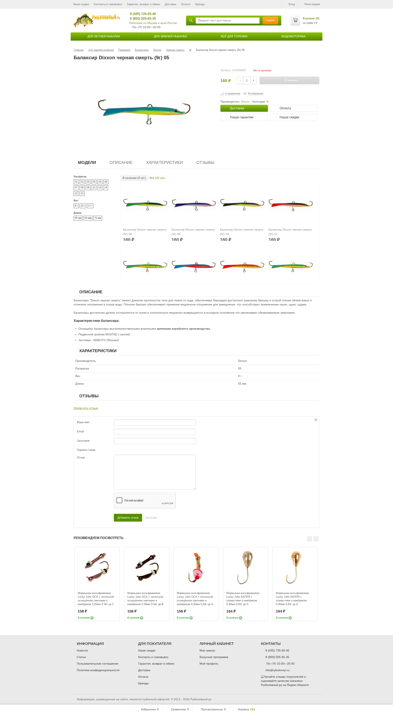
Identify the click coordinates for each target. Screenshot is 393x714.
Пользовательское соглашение (97, 663)
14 (105, 187)
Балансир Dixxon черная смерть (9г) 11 (290, 232)
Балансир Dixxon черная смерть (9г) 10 (241, 232)
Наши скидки (81, 4)
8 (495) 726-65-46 (141, 14)
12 (76, 193)
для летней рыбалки (104, 36)
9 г (76, 205)
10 (82, 193)
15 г (83, 205)
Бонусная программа (214, 657)
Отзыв (81, 457)
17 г (90, 205)
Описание (121, 162)
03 (88, 181)
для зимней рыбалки (170, 36)
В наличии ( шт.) (134, 177)
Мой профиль (209, 663)
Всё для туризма (234, 36)
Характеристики (164, 162)
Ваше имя (83, 422)
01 (76, 181)
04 (94, 181)
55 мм (78, 218)
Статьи (81, 657)
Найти (270, 20)
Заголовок (83, 440)
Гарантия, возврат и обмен (143, 4)
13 (99, 187)
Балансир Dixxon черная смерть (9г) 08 (144, 232)
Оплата (185, 4)
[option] (97, 584)
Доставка (170, 4)
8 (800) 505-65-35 (141, 18)
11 (94, 187)
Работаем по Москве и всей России (153, 23)
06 (105, 181)
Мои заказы (207, 650)
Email (80, 431)
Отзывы (205, 162)
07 (76, 187)
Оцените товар (86, 449)
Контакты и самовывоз (108, 4)
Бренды (200, 4)
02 (82, 181)
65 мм (88, 218)
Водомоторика (293, 36)
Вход (292, 4)
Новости (82, 650)
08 (82, 187)
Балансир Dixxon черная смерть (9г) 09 (193, 232)
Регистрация (312, 4)
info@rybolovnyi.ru (277, 670)
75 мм (97, 218)
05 (99, 181)
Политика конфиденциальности (98, 670)
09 (88, 187)
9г (268, 101)
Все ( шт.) (157, 177)
